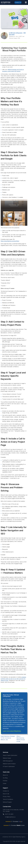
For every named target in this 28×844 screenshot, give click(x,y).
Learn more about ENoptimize (12, 731)
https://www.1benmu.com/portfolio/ (10, 241)
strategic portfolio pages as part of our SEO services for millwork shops (13, 678)
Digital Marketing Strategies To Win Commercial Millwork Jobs (8, 738)
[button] (25, 2)
